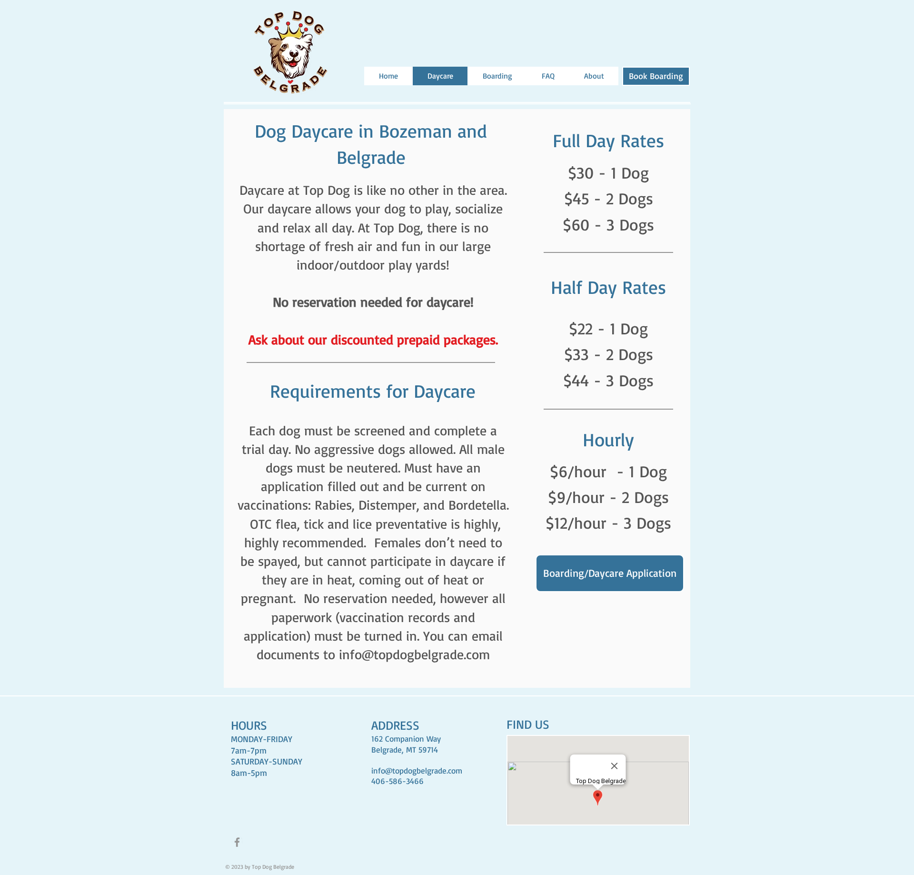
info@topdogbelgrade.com (414, 654)
